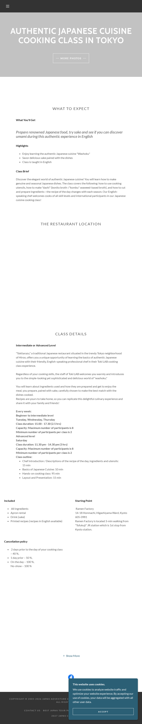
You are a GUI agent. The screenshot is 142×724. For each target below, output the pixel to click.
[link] (71, 678)
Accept (103, 711)
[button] (7, 6)
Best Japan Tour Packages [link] (61, 710)
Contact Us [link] (32, 710)
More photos (71, 58)
